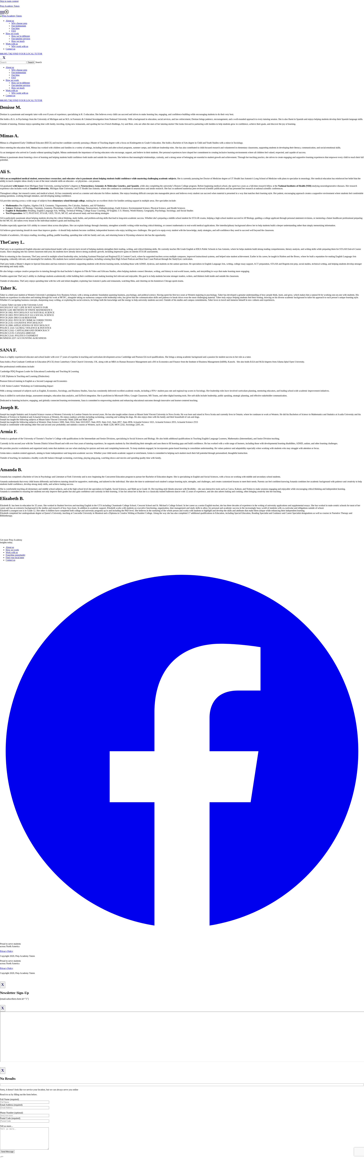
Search (39, 62)
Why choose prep (19, 23)
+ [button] (1, 1156)
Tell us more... (6, 1126)
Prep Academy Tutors (9, 6)
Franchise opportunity (15, 555)
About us (10, 20)
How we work (12, 33)
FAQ (13, 31)
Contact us (10, 49)
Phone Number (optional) (11, 1112)
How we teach (17, 41)
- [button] (0, 1156)
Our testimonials (18, 26)
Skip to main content (9, 1)
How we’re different (20, 36)
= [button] (2, 1156)
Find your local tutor (15, 557)
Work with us (12, 44)
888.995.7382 (6, 54)
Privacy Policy (6, 951)
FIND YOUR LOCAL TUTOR (27, 54)
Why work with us (19, 46)
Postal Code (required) (10, 1118)
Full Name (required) (9, 1099)
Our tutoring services (20, 38)
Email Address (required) (11, 1105)
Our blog (15, 28)
